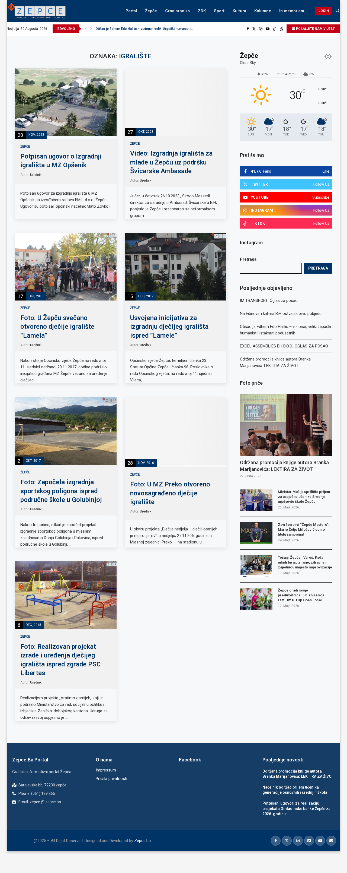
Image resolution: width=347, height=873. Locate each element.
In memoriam (291, 10)
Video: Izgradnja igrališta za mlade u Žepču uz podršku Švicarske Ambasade (171, 162)
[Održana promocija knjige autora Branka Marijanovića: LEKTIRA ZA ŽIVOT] (286, 425)
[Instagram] (261, 29)
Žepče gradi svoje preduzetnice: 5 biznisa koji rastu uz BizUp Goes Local (301, 595)
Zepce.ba (142, 840)
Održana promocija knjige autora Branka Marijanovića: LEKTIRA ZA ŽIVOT (284, 466)
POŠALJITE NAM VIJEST (315, 29)
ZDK (202, 10)
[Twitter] (254, 29)
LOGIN (324, 11)
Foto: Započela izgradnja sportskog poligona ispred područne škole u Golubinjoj (61, 491)
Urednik (35, 175)
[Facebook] (247, 29)
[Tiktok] (274, 29)
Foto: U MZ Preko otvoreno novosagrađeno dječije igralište (170, 493)
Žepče (151, 10)
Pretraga (248, 259)
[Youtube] (267, 29)
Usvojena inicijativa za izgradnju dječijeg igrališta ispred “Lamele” (169, 326)
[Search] (337, 11)
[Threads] (281, 29)
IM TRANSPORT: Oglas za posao (269, 300)
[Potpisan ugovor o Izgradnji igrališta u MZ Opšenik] (66, 102)
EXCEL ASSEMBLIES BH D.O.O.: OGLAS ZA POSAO (134, 29)
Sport (219, 10)
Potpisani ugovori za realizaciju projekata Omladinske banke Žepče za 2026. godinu (296, 808)
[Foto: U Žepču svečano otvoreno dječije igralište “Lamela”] (66, 267)
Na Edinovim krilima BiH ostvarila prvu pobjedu (281, 313)
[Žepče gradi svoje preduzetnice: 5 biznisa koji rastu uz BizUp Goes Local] (256, 599)
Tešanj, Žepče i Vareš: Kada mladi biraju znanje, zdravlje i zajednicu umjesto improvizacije (305, 562)
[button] (85, 28)
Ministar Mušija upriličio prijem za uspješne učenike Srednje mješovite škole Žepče (304, 497)
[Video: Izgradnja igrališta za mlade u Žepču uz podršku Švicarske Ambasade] (175, 102)
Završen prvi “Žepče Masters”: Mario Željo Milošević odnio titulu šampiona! (303, 529)
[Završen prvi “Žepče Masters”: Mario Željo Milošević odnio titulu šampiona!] (256, 533)
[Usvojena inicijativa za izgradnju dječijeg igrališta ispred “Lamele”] (175, 267)
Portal (131, 10)
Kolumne (262, 10)
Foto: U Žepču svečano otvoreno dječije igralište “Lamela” (57, 326)
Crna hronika (177, 10)
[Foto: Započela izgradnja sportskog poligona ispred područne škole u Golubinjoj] (66, 431)
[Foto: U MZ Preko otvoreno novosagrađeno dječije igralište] (175, 431)
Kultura (239, 10)
